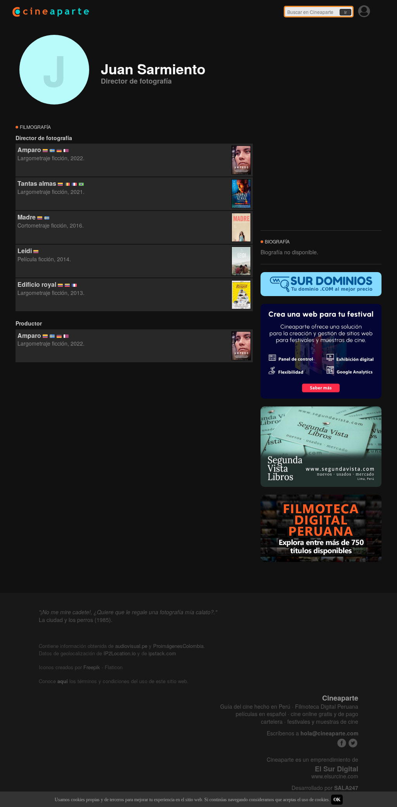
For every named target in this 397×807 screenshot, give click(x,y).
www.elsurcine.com (334, 776)
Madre (26, 216)
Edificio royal (36, 284)
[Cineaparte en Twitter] (353, 743)
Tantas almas (36, 183)
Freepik (91, 667)
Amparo (29, 149)
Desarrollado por (325, 788)
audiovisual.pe (131, 645)
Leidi (24, 250)
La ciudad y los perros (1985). (75, 620)
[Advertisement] (134, 433)
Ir (345, 12)
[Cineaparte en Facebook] (342, 743)
